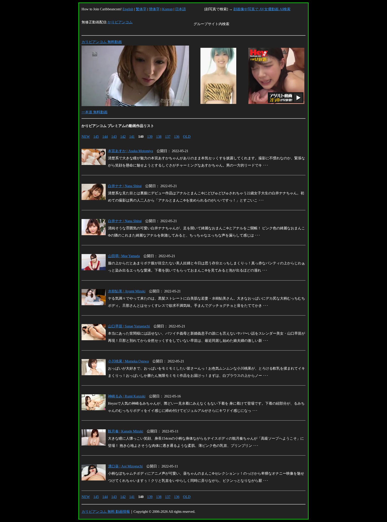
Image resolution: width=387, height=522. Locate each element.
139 (150, 136)
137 (167, 136)
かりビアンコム (120, 22)
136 (176, 136)
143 (114, 136)
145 (96, 136)
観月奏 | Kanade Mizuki (125, 431)
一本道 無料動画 (95, 112)
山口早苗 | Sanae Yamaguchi (129, 326)
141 (132, 136)
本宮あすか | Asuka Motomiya (130, 151)
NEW (86, 136)
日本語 (180, 9)
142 (123, 136)
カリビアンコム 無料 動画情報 (106, 511)
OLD (187, 136)
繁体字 (141, 9)
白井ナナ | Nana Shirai (125, 186)
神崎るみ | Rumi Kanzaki (126, 396)
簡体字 (154, 9)
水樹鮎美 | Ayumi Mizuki (126, 291)
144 (105, 136)
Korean (167, 9)
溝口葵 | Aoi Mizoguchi (125, 466)
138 (158, 136)
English (128, 9)
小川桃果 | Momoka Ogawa (128, 361)
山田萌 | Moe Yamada (124, 256)
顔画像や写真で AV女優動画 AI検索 (261, 9)
